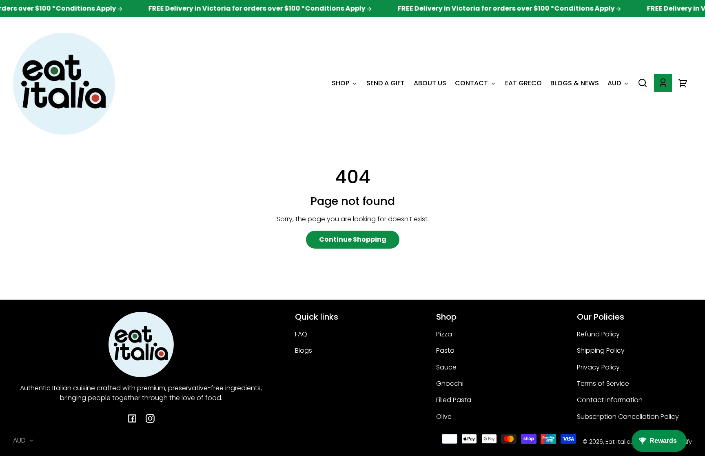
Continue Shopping (352, 239)
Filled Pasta (453, 400)
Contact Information (610, 400)
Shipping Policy (601, 350)
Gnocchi (449, 383)
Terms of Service (603, 383)
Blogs (303, 350)
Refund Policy (598, 334)
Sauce (446, 367)
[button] (643, 83)
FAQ (301, 334)
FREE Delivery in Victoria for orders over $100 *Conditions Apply (250, 8)
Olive (444, 416)
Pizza (444, 334)
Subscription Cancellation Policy (628, 416)
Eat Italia (618, 442)
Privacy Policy (598, 367)
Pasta (445, 350)
